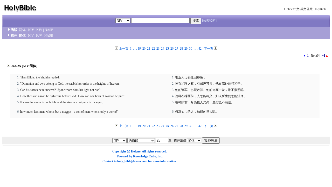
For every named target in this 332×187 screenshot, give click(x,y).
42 (200, 48)
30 (190, 48)
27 (176, 48)
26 (172, 48)
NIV (31, 30)
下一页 (208, 48)
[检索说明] (209, 21)
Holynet (136, 151)
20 (144, 48)
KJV (39, 30)
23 (158, 48)
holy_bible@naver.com (132, 161)
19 (139, 48)
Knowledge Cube (144, 156)
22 (153, 48)
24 (162, 48)
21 (148, 48)
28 (181, 48)
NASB (49, 30)
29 (186, 48)
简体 (22, 30)
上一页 (123, 48)
